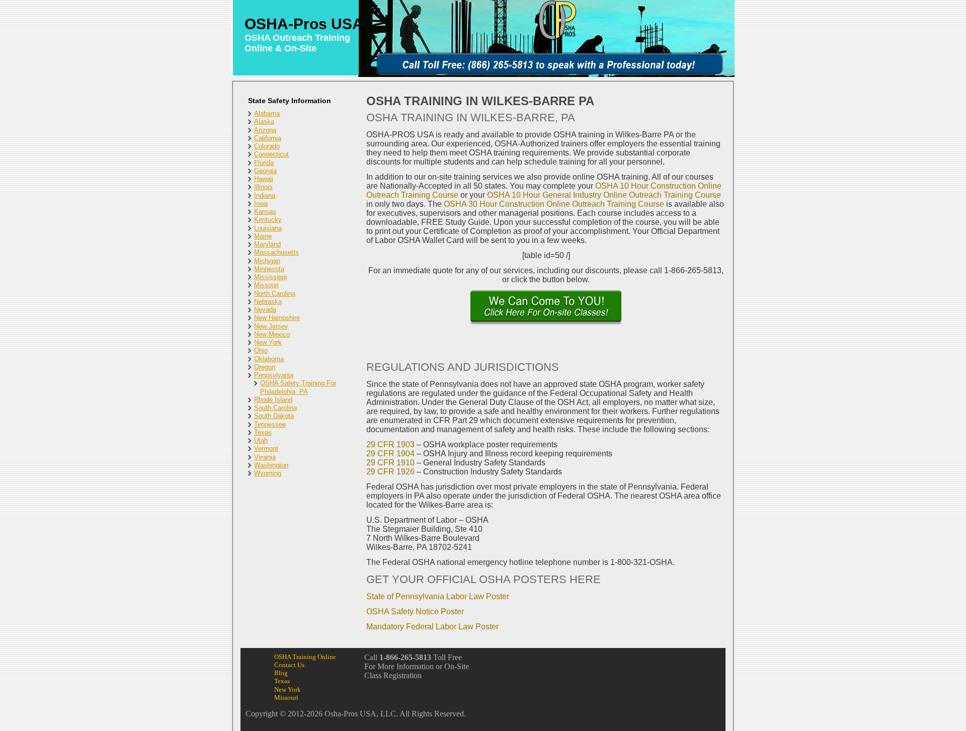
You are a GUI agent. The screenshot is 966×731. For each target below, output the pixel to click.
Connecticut (271, 154)
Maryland (267, 244)
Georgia (265, 171)
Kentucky (268, 219)
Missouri (266, 285)
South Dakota (274, 416)
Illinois (263, 187)
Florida (264, 163)
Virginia (265, 457)
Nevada (265, 309)
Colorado (267, 146)
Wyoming (267, 473)
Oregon (264, 367)
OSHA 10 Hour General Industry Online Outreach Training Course (604, 195)
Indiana (264, 195)
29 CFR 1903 (390, 444)
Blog (281, 673)
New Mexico (272, 334)
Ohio (261, 350)
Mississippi (270, 277)
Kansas (265, 211)
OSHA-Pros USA (304, 24)
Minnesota (269, 269)
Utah (261, 440)
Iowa (261, 203)
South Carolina (275, 408)
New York (268, 342)
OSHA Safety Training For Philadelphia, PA (298, 387)
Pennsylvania (273, 375)
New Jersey (271, 326)
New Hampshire (277, 317)
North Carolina (274, 293)
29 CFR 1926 (390, 471)
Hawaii (263, 179)
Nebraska (268, 301)
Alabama (267, 113)
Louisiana (268, 228)
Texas (263, 432)
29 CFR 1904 (390, 453)
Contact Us (289, 665)
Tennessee (270, 424)
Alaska (264, 121)
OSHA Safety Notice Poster (415, 611)
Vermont (266, 448)
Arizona (265, 130)
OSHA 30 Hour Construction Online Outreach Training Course (554, 204)
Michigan (267, 261)
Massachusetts (276, 252)
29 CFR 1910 (390, 462)
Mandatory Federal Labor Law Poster (432, 626)
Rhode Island (273, 399)
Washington (271, 465)
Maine (263, 236)
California (267, 138)
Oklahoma (269, 359)
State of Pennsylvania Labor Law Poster (437, 596)
